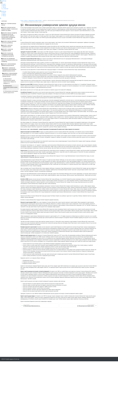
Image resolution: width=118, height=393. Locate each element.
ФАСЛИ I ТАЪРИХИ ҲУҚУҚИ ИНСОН (8, 24)
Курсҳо (4, 5)
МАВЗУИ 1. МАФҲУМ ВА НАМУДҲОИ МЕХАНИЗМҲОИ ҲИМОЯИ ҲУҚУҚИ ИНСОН (9, 69)
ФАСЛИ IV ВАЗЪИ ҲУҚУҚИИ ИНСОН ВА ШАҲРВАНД (8, 42)
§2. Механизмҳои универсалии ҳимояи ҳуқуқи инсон (10, 87)
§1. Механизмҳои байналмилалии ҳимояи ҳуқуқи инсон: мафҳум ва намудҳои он (9, 81)
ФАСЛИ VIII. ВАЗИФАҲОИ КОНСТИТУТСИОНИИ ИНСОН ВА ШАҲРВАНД (9, 60)
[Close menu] (1, 3)
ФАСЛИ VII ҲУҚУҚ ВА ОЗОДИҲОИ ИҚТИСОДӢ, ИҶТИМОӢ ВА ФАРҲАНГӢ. (7, 55)
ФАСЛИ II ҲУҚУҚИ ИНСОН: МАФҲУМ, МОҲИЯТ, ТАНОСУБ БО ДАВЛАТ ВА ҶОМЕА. (9, 29)
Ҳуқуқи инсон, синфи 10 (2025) (35, 20)
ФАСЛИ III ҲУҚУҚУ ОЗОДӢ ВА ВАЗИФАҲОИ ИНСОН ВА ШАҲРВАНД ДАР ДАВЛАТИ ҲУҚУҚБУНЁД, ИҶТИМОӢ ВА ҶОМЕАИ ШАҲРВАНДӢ (9, 35)
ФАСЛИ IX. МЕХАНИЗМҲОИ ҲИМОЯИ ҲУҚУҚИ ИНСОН (8, 64)
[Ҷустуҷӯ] (0, 18)
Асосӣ (3, 4)
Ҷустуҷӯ (6, 8)
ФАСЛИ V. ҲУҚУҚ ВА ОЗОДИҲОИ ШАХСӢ (6, 46)
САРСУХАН (4, 21)
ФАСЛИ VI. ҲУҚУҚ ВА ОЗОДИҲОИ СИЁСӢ (7, 50)
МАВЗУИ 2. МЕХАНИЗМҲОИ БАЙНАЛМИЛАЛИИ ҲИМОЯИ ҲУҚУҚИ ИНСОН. (9, 75)
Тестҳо (4, 7)
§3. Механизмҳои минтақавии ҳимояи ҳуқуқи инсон (10, 92)
